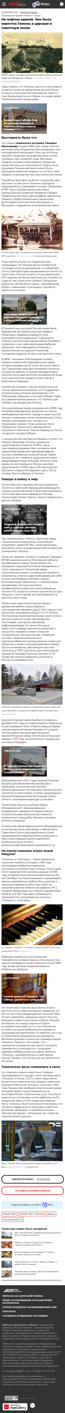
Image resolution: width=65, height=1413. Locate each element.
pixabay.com (25, 951)
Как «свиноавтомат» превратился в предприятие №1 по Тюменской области (38, 1234)
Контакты (8, 1311)
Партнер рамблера (28, 1398)
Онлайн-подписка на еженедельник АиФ (29, 1307)
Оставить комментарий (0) (32, 1190)
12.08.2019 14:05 (10, 12)
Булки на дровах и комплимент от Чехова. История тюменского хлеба (34, 1253)
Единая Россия (9, 714)
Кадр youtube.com (16, 1167)
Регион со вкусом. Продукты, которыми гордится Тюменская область (33, 1243)
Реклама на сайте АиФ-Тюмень (22, 1296)
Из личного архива (25, 256)
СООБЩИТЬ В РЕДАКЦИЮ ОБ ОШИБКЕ (25, 1315)
